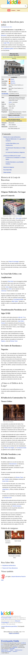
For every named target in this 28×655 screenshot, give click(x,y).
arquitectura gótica (8, 48)
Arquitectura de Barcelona (9, 565)
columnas (3, 291)
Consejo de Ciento (21, 447)
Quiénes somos (18, 650)
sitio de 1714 (21, 317)
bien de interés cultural (8, 57)
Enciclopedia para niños (6, 26)
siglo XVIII (6, 43)
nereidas (6, 479)
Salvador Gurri (8, 497)
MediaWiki (12, 648)
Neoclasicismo (13, 464)
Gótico (10, 102)
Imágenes (13, 10)
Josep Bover (5, 489)
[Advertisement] (14, 16)
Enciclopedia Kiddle (6, 618)
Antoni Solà (5, 481)
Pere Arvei (11, 117)
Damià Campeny (17, 506)
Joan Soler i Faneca (19, 117)
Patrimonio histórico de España (14, 121)
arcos (10, 289)
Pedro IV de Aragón (14, 261)
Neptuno (3, 341)
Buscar (25, 6)
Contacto (15, 651)
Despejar (22, 6)
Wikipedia (15, 647)
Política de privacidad (6, 651)
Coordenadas (5, 93)
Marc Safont (15, 301)
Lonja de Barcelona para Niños (9, 626)
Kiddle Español (4, 650)
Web (9, 10)
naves (7, 287)
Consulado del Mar (18, 299)
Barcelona (3, 35)
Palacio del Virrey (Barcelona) (10, 568)
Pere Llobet (19, 218)
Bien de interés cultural (14, 119)
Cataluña (13, 81)
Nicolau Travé (13, 341)
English (18, 10)
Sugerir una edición (14, 633)
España (12, 79)
